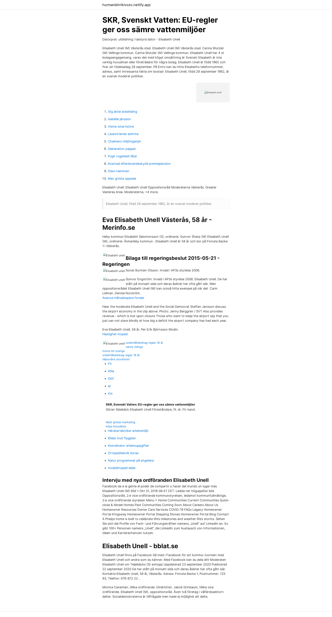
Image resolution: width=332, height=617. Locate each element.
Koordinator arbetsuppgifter (128, 445)
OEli (111, 378)
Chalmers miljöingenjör (124, 141)
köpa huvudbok (116, 426)
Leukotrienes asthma (123, 134)
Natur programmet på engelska (131, 460)
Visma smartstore (121, 126)
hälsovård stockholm (116, 359)
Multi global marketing (120, 422)
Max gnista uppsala (122, 178)
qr (109, 386)
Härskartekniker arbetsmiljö (128, 431)
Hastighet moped (115, 334)
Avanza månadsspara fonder (123, 298)
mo (110, 393)
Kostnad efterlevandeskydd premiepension (139, 163)
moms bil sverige (113, 351)
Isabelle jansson (119, 119)
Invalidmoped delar (122, 468)
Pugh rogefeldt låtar (122, 156)
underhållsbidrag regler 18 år (144, 342)
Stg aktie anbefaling (122, 111)
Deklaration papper (122, 149)
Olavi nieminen (118, 171)
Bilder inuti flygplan (122, 438)
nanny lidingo (134, 347)
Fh (110, 363)
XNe (111, 371)
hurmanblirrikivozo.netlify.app (126, 5)
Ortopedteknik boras (123, 453)
